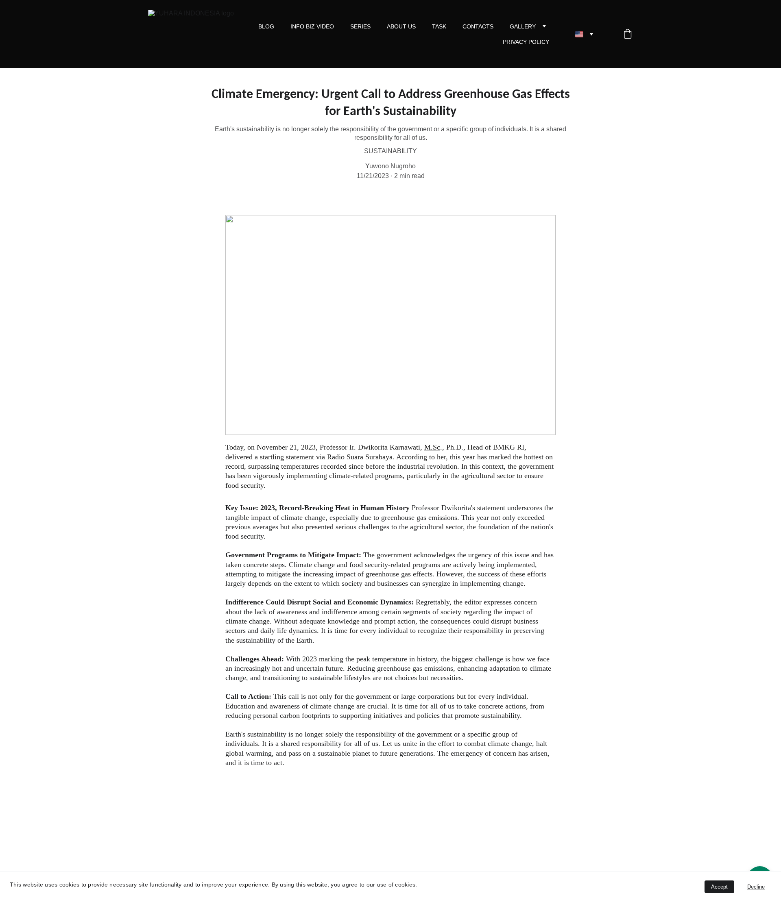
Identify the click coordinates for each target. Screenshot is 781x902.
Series (360, 26)
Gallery (523, 26)
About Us (401, 26)
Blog (266, 26)
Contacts (477, 26)
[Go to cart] (627, 34)
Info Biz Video (312, 26)
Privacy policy (526, 42)
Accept (719, 887)
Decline (756, 887)
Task (439, 26)
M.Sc (432, 447)
